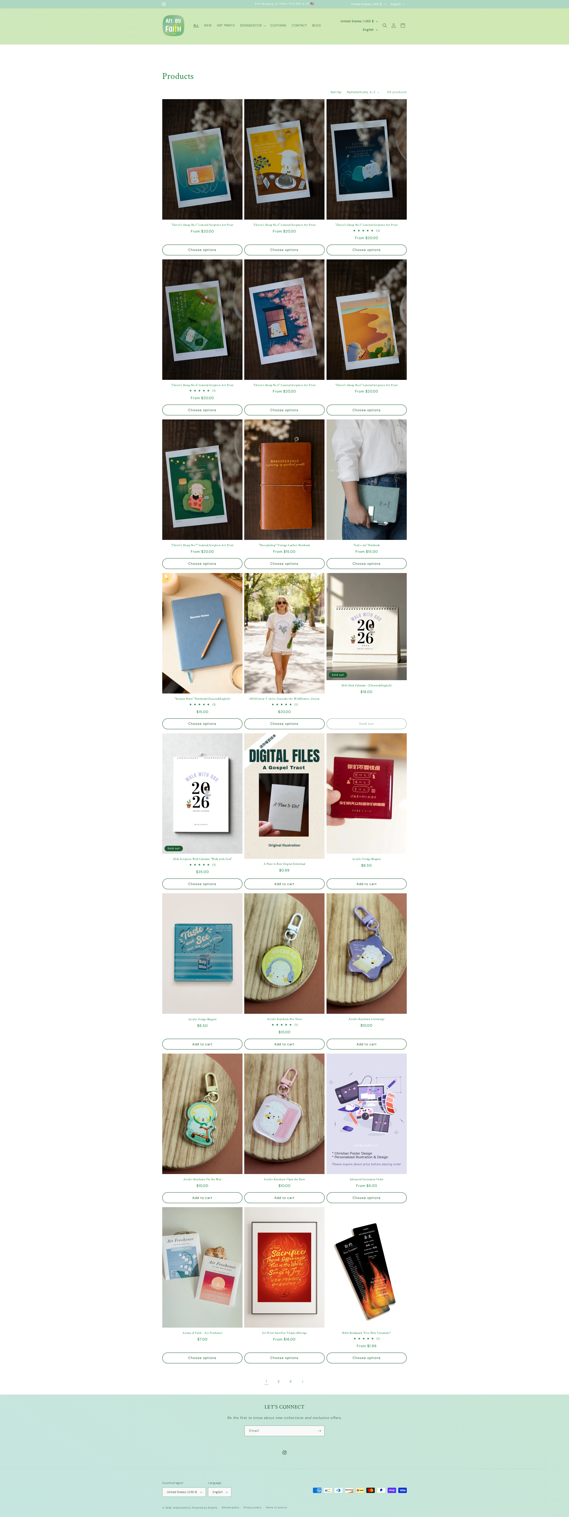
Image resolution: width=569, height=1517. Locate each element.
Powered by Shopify (205, 1507)
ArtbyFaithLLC (182, 1507)
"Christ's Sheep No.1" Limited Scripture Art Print (202, 225)
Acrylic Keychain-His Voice (284, 1019)
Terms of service (276, 1507)
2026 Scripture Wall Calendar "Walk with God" (202, 859)
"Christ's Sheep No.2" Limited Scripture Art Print (284, 225)
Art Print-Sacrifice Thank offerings (284, 1333)
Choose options (202, 250)
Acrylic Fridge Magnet (366, 859)
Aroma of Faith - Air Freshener (202, 1333)
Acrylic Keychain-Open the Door (284, 1179)
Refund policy (230, 1507)
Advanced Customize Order (367, 1179)
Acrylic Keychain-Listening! (367, 1019)
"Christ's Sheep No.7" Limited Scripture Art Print (202, 545)
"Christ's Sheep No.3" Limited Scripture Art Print (366, 225)
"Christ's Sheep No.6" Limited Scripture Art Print (366, 385)
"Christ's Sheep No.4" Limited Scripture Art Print (202, 385)
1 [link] (266, 1381)
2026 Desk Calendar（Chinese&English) (366, 685)
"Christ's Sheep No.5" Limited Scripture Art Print (284, 385)
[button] (252, 25)
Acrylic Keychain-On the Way (202, 1179)
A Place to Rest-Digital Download (284, 864)
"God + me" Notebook (366, 545)
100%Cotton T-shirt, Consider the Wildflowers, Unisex (284, 699)
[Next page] (302, 1382)
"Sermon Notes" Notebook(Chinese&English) (202, 699)
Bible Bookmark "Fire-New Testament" (366, 1333)
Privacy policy (253, 1507)
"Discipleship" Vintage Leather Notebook (284, 545)
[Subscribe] (319, 1431)
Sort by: (336, 92)
